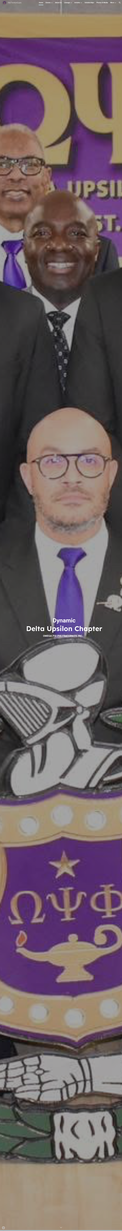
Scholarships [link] (89, 3)
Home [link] (41, 3)
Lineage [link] (67, 3)
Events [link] (48, 3)
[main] (61, 614)
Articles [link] (77, 3)
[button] (119, 2)
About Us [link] (58, 3)
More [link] (112, 3)
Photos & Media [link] (102, 3)
